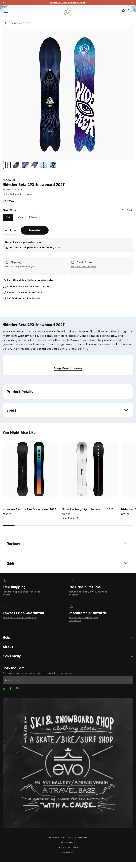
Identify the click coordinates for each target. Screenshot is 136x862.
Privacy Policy (68, 842)
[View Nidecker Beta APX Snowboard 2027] (7, 165)
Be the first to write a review (17, 194)
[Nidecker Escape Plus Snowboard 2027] (31, 469)
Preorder (35, 230)
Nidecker (9, 180)
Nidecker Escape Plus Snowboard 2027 (29, 509)
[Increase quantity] (14, 230)
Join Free (50, 280)
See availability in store (83, 267)
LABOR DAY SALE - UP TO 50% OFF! (68, 2)
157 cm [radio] (8, 217)
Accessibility (68, 852)
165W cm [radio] (33, 217)
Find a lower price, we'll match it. (19, 618)
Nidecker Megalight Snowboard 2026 (87, 509)
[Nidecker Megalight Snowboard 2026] (90, 469)
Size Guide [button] (127, 210)
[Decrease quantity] (6, 230)
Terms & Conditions (68, 847)
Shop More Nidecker (68, 368)
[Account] (123, 11)
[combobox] (68, 23)
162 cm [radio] (20, 217)
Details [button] (49, 286)
